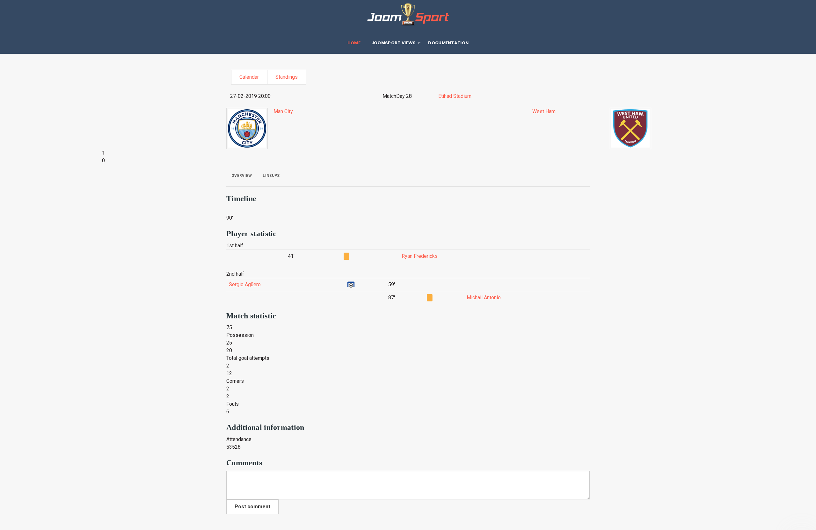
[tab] (241, 175)
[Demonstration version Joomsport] (408, 14)
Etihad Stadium (454, 96)
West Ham (544, 111)
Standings (286, 77)
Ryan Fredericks (420, 256)
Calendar (249, 77)
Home (354, 43)
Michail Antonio (484, 297)
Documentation (448, 43)
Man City (283, 111)
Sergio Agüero (245, 284)
